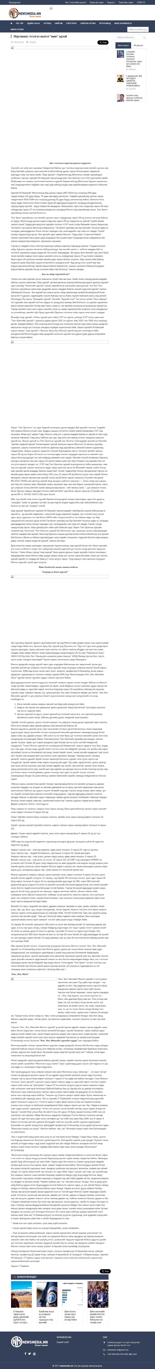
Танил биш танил (126, 2)
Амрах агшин (17, 29)
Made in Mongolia (123, 23)
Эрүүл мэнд (105, 23)
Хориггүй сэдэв (97, 2)
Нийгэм (59, 23)
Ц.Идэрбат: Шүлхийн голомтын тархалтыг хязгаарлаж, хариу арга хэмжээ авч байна (134, 59)
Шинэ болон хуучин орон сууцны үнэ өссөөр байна (70, 1315)
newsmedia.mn (66, 1366)
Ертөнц (47, 23)
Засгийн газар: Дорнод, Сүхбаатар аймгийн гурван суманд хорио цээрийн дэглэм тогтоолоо (134, 101)
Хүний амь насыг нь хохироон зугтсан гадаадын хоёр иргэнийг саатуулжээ (46, 1318)
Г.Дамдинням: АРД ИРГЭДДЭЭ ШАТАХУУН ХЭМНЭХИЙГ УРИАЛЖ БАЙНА (134, 81)
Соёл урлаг (71, 23)
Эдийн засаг (33, 23)
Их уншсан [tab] (138, 45)
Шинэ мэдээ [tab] (123, 45)
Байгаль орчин (88, 23)
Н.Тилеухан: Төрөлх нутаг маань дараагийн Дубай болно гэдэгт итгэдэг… (21, 1317)
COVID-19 (141, 2)
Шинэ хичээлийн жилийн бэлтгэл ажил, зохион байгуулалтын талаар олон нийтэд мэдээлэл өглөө (97, 1319)
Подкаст (111, 2)
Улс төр (19, 23)
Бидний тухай (63, 1342)
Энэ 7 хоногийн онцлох (75, 2)
